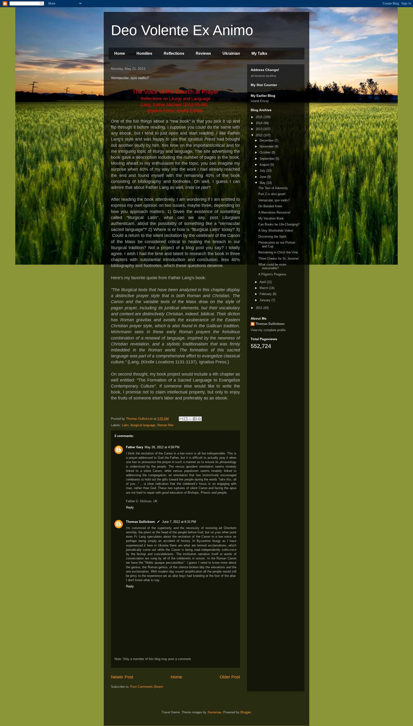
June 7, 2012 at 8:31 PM (179, 522)
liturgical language (142, 425)
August (265, 164)
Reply (130, 507)
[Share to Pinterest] (199, 418)
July (263, 170)
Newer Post (122, 677)
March (264, 288)
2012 (259, 135)
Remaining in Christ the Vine (278, 252)
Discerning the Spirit (272, 236)
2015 (259, 117)
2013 (259, 129)
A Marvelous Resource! (274, 212)
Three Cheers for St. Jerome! (278, 258)
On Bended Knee (270, 206)
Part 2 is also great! (272, 194)
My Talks (259, 53)
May (263, 183)
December (267, 140)
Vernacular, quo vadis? (274, 200)
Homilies (144, 53)
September (268, 158)
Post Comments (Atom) (146, 686)
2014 (259, 123)
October (266, 152)
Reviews (203, 53)
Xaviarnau (214, 712)
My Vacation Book (271, 218)
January (266, 300)
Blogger (245, 712)
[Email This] (181, 418)
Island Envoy (260, 101)
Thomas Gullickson (140, 522)
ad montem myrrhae (263, 75)
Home (119, 53)
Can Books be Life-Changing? (278, 224)
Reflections (174, 53)
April (263, 282)
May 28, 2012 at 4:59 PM (162, 447)
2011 (259, 308)
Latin (125, 425)
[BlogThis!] (185, 418)
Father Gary (134, 447)
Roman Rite (165, 425)
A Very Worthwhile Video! (275, 230)
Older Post (230, 677)
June (263, 177)
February (266, 294)
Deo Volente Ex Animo (182, 30)
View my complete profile (268, 330)
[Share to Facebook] (194, 418)
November (267, 146)
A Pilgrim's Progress (272, 274)
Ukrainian (231, 53)
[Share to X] (190, 418)
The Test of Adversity (273, 188)
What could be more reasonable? (272, 266)
